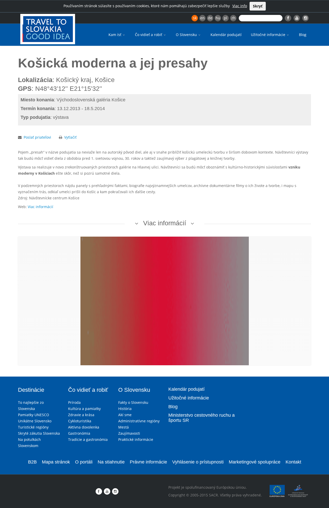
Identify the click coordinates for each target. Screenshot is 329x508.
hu (218, 17)
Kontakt (293, 462)
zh (233, 17)
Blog (302, 34)
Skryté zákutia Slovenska (39, 433)
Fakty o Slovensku (133, 402)
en (202, 17)
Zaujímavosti (129, 433)
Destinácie (31, 390)
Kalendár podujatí (226, 34)
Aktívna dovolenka (83, 427)
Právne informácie (148, 462)
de (210, 17)
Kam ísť (115, 34)
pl (225, 17)
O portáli (84, 462)
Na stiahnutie (111, 462)
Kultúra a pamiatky (84, 408)
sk (195, 17)
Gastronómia (79, 433)
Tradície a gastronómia (88, 439)
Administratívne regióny (139, 420)
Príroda (74, 402)
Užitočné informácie (268, 34)
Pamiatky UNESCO (33, 414)
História (125, 408)
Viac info (239, 5)
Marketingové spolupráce (254, 462)
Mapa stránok (56, 462)
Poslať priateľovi (37, 137)
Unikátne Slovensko (34, 420)
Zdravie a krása (81, 414)
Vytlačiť (70, 137)
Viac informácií (40, 206)
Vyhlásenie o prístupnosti (198, 462)
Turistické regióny (33, 427)
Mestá (123, 427)
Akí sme (125, 414)
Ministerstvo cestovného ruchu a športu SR (201, 418)
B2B (32, 462)
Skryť (257, 6)
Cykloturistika (79, 420)
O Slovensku (187, 34)
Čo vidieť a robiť (149, 34)
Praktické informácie (135, 439)
